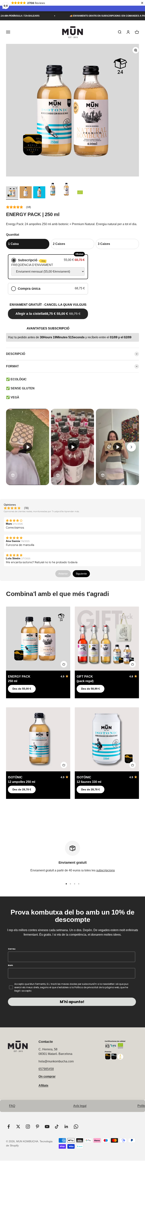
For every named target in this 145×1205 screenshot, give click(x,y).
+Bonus (79, 254)
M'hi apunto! (72, 1001)
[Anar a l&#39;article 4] (53, 189)
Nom (10, 965)
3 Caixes (104, 243)
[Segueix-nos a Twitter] (18, 1126)
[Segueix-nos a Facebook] (8, 1126)
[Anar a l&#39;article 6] (80, 192)
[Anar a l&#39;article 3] (39, 192)
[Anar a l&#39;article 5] (66, 189)
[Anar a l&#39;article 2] (26, 192)
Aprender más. (71, 511)
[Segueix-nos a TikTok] (56, 1126)
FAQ (12, 1105)
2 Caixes (59, 243)
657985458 (46, 1069)
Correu (11, 948)
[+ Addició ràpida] (63, 664)
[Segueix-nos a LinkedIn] (66, 1126)
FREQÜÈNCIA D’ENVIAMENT (32, 265)
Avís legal (79, 1105)
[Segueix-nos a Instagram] (27, 1126)
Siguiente (81, 573)
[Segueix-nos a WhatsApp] (76, 1126)
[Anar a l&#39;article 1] (12, 192)
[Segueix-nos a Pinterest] (37, 1126)
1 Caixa (13, 243)
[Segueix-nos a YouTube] (47, 1126)
